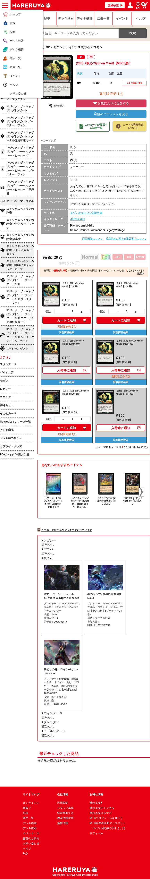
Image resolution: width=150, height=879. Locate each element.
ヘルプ (14, 84)
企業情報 (62, 823)
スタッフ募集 (65, 807)
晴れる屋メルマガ (101, 812)
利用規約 (62, 802)
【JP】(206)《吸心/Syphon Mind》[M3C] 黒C (129, 342)
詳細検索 (113, 5)
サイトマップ (31, 794)
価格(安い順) (60, 270)
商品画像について (92, 238)
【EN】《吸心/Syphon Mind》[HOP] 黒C (127, 392)
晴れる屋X (96, 802)
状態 (79, 73)
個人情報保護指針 (65, 818)
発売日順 (92, 270)
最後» (140, 273)
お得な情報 (96, 794)
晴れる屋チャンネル (102, 807)
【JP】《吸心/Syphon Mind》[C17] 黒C (127, 285)
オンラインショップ (31, 803)
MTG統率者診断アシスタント (108, 823)
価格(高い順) (77, 270)
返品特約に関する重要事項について (126, 238)
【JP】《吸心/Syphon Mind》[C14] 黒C (73, 285)
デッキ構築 (17, 49)
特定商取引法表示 (65, 813)
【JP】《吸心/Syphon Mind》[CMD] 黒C (73, 342)
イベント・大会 (31, 834)
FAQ (25, 853)
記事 (12, 31)
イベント (15, 75)
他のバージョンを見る (112, 114)
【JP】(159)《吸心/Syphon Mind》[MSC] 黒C (75, 392)
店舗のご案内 (31, 838)
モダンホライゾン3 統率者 (86, 212)
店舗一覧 (15, 67)
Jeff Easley (77, 219)
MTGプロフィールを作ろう (106, 818)
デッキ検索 (17, 40)
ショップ (15, 14)
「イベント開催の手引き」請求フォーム (107, 829)
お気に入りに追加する (113, 103)
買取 (12, 23)
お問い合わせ (18, 93)
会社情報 (62, 794)
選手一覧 (15, 58)
